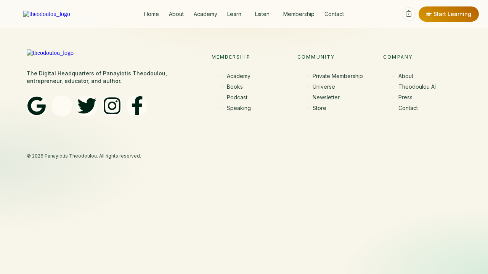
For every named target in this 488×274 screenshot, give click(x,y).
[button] (236, 14)
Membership (299, 14)
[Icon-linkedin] (62, 106)
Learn (234, 14)
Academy (205, 14)
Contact (334, 14)
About (176, 14)
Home (151, 14)
